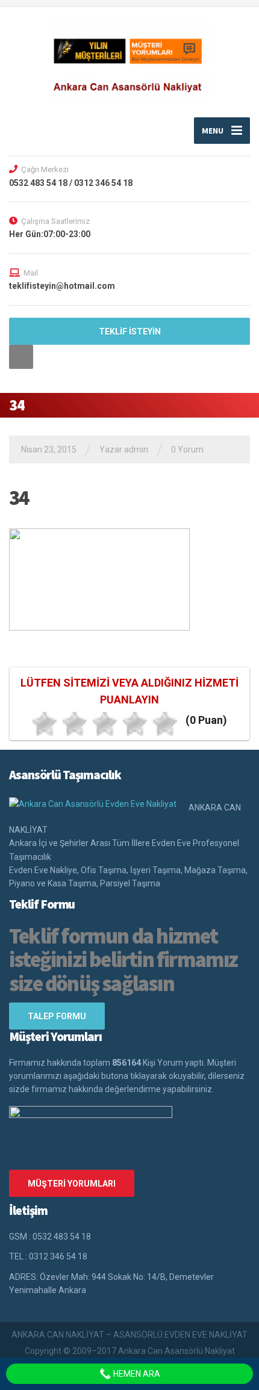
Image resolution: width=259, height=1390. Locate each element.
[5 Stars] (165, 724)
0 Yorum (187, 449)
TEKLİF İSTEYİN (130, 331)
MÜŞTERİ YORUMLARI (72, 1183)
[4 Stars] (135, 724)
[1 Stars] (45, 724)
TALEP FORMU (57, 1016)
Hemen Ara (135, 1374)
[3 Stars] (105, 724)
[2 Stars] (75, 724)
